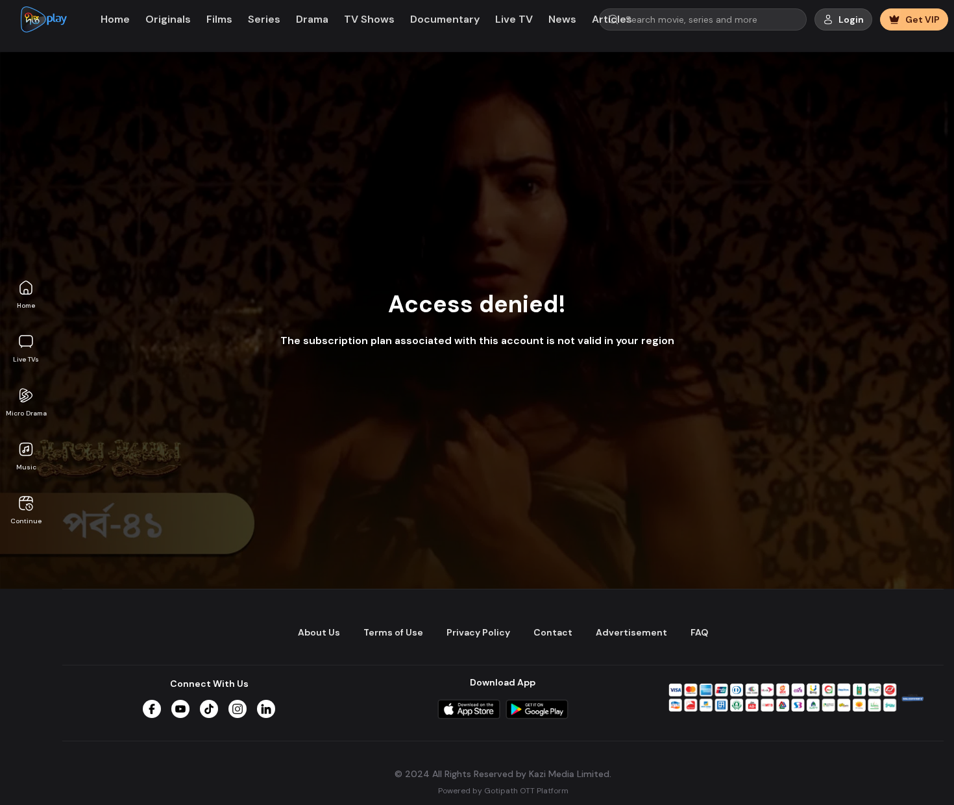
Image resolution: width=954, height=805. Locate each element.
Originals (168, 19)
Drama (312, 19)
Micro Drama (26, 413)
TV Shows (369, 19)
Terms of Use (393, 632)
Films (219, 19)
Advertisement (631, 632)
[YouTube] (180, 709)
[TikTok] (209, 709)
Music (26, 467)
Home (26, 305)
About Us (319, 632)
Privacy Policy (478, 632)
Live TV (514, 19)
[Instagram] (237, 709)
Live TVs (26, 359)
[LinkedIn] (266, 709)
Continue (26, 521)
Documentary (445, 19)
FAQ (699, 632)
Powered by (503, 790)
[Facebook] (152, 709)
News (562, 19)
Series (264, 19)
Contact (552, 632)
